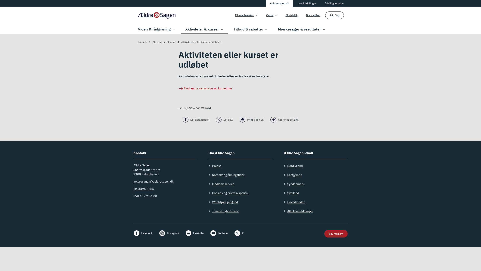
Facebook (147, 233)
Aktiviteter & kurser (202, 29)
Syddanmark (295, 184)
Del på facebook (199, 119)
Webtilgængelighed (225, 202)
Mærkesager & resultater (299, 29)
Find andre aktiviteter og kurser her (208, 88)
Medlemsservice (223, 184)
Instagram (173, 233)
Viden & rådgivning (154, 29)
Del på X (228, 119)
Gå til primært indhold (152, 3)
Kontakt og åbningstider (228, 175)
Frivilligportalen (334, 3)
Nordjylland (295, 166)
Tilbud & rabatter (248, 29)
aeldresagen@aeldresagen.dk (153, 181)
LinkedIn (198, 233)
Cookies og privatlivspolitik (230, 193)
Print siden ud (255, 119)
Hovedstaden (296, 202)
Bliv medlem (313, 15)
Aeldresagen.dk (279, 3)
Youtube (223, 233)
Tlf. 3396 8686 (143, 189)
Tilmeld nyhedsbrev (225, 211)
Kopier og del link (288, 119)
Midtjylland (294, 175)
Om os (270, 15)
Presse (217, 166)
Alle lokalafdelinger (300, 211)
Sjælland (293, 193)
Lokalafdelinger (307, 3)
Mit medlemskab (244, 15)
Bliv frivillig (291, 15)
